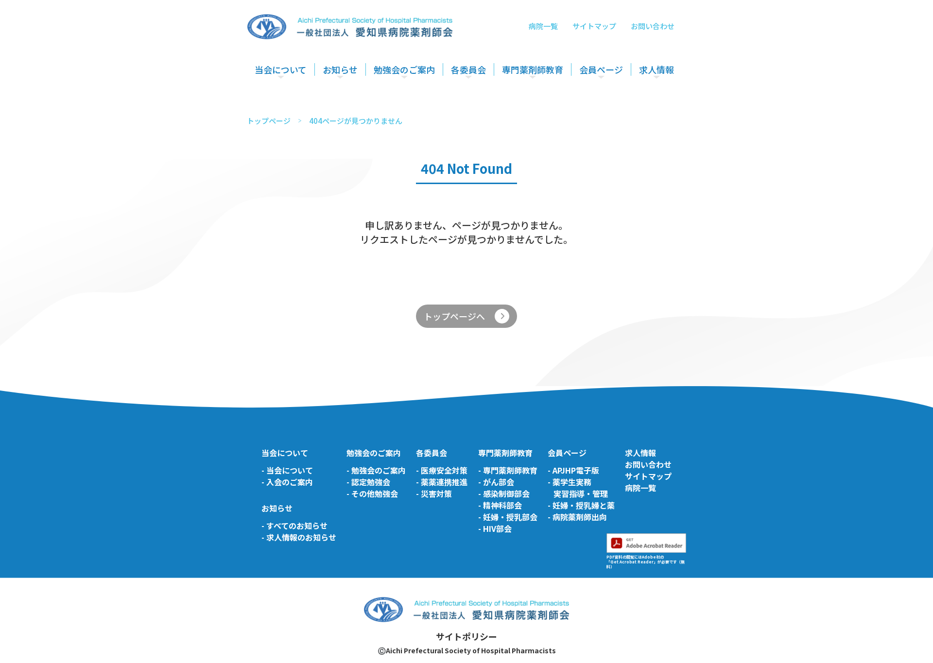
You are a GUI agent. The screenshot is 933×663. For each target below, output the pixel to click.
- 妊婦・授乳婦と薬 (581, 505)
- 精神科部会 (500, 505)
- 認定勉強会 (368, 482)
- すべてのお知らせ (294, 525)
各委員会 (468, 69)
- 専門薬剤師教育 (507, 470)
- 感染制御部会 (504, 493)
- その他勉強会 (372, 493)
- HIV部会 (495, 528)
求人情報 (656, 69)
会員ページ (601, 69)
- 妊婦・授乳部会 (507, 517)
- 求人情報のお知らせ (298, 537)
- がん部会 (496, 482)
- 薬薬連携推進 (441, 482)
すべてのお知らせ (351, 98)
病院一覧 (543, 26)
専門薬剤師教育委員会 (538, 98)
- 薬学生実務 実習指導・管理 (578, 487)
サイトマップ (594, 26)
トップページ (269, 121)
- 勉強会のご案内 (376, 470)
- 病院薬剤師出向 (577, 517)
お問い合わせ (652, 26)
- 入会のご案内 (287, 482)
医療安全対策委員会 (483, 98)
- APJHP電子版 (573, 470)
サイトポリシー (466, 636)
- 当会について (287, 470)
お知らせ (340, 69)
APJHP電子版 (601, 98)
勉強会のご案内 (404, 69)
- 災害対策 (434, 493)
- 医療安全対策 (441, 470)
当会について (281, 69)
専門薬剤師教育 (532, 69)
